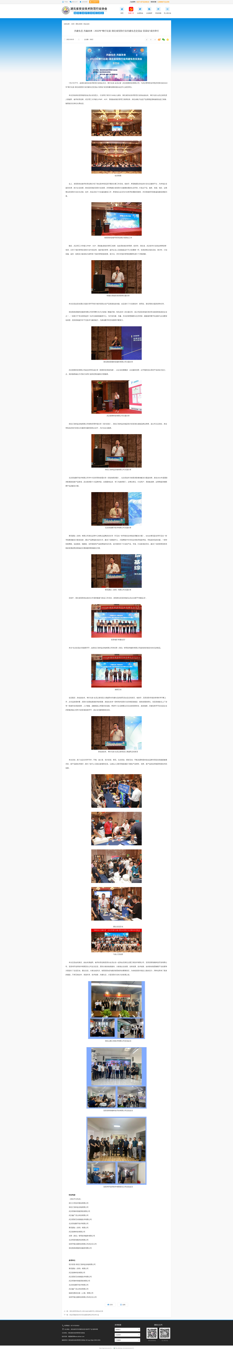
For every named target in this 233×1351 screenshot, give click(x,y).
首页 (72, 24)
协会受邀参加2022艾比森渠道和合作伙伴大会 (84, 1315)
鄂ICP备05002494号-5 (105, 1348)
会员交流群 (84, 1)
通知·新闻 (79, 24)
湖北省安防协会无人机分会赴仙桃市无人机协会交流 (86, 1311)
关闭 (123, 1304)
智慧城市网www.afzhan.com (76, 1336)
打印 (111, 1304)
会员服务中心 (95, 1)
